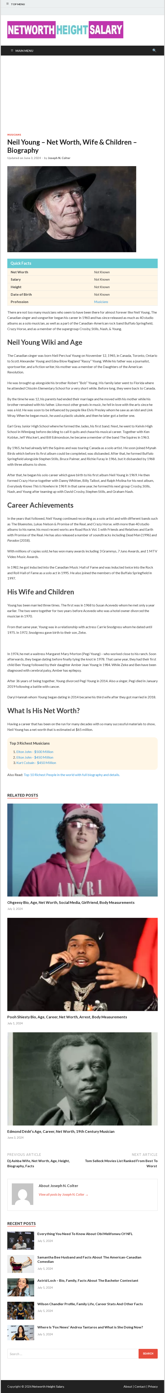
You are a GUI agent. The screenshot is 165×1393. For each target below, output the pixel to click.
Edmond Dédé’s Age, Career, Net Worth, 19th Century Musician (61, 1131)
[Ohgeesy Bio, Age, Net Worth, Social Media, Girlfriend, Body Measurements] (82, 897)
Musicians (14, 134)
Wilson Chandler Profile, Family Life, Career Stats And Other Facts (90, 1304)
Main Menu (24, 51)
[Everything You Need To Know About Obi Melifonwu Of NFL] (20, 1234)
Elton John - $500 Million (34, 752)
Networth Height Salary (48, 1386)
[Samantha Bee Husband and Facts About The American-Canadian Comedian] (20, 1257)
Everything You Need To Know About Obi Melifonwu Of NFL (85, 1234)
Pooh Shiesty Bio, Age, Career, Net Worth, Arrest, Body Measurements (67, 1017)
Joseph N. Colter (59, 158)
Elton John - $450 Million (34, 757)
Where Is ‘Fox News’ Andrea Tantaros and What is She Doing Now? (90, 1327)
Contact (140, 1386)
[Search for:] (82, 1354)
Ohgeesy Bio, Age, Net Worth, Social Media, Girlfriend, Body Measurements (70, 902)
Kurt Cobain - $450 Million (36, 763)
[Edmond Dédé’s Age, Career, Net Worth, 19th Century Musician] (82, 1126)
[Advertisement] (82, 94)
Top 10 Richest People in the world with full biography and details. (72, 775)
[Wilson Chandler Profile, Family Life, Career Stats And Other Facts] (20, 1304)
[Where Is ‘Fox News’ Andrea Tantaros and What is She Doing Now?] (20, 1327)
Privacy (153, 1386)
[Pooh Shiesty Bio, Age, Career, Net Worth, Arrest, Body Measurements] (82, 1012)
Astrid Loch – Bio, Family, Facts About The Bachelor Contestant (87, 1280)
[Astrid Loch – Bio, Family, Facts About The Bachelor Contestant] (20, 1281)
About (128, 1386)
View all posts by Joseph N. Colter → (64, 1194)
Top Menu (18, 4)
